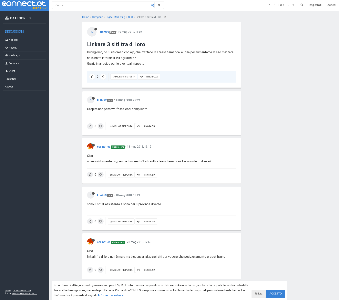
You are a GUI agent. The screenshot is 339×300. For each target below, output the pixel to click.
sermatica (103, 146)
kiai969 (104, 31)
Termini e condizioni (22, 291)
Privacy (8, 291)
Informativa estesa (110, 295)
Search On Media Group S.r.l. (24, 294)
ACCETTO (276, 293)
